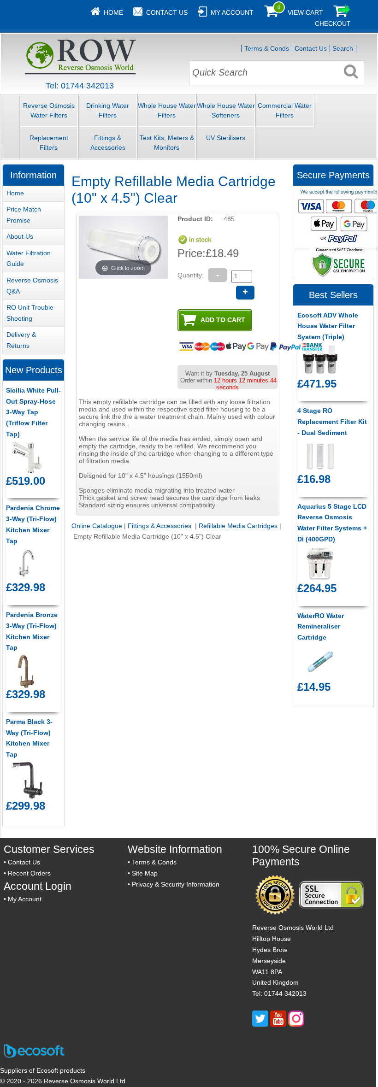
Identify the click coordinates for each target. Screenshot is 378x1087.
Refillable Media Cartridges (238, 525)
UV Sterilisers (225, 137)
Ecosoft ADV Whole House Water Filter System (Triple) (327, 326)
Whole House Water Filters (167, 110)
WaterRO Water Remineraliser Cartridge (320, 626)
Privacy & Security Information (175, 884)
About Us (19, 236)
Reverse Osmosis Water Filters (49, 110)
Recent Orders (29, 873)
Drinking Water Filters (107, 110)
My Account (232, 12)
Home (113, 12)
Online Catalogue (96, 525)
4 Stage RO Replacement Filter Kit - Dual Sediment (332, 421)
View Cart (305, 12)
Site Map (145, 873)
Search (342, 48)
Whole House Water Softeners (226, 110)
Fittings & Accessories (107, 142)
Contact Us (167, 12)
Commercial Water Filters (285, 110)
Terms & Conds (266, 48)
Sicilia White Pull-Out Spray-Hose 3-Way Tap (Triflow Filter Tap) (33, 412)
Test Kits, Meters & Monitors (167, 142)
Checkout (333, 23)
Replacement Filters (49, 142)
